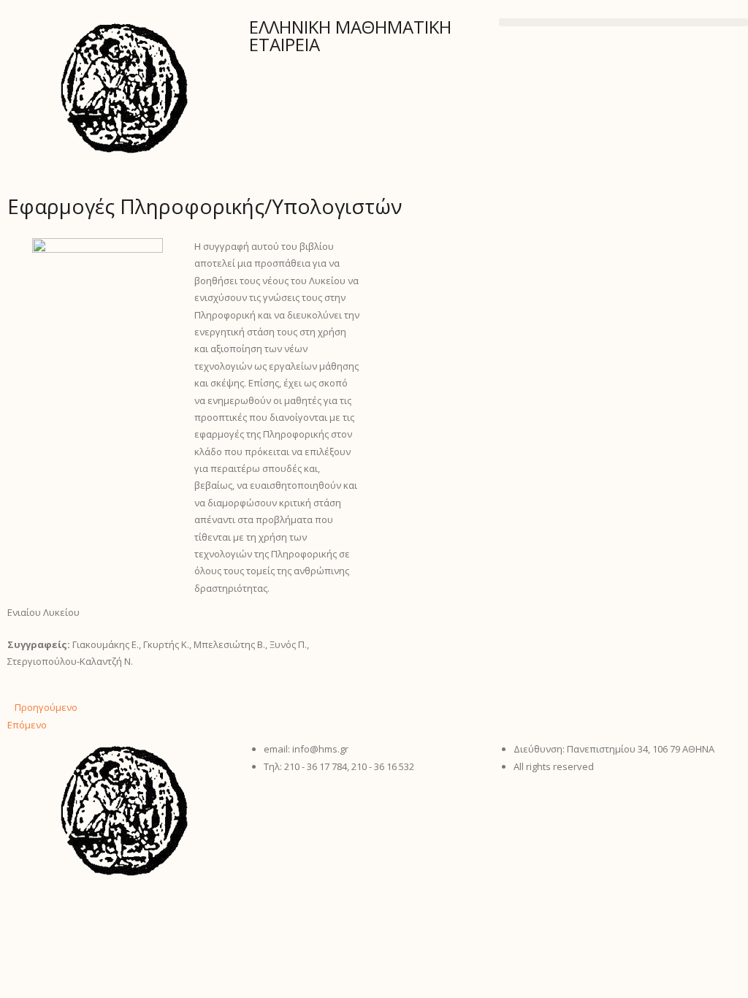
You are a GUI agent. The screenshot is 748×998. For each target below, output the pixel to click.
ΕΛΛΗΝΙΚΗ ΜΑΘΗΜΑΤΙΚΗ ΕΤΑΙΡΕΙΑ (350, 35)
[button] (623, 22)
